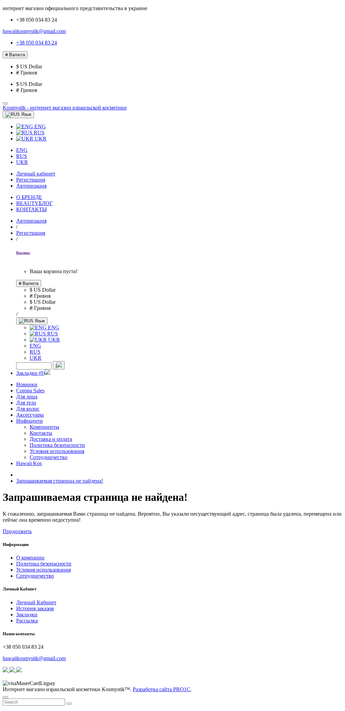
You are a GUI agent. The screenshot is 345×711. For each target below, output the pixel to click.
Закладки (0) (30, 373)
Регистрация (30, 180)
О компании (30, 557)
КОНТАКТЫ (31, 209)
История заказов (35, 608)
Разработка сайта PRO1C (161, 689)
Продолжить (17, 531)
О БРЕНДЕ (29, 197)
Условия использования (43, 570)
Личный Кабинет (36, 602)
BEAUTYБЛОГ (34, 203)
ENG (39, 126)
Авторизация (31, 186)
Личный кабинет (35, 173)
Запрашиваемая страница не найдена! (59, 481)
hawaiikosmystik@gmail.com (34, 31)
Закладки (26, 614)
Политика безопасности (43, 564)
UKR (39, 138)
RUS (38, 132)
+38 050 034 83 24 (36, 42)
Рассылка (27, 620)
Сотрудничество (35, 576)
